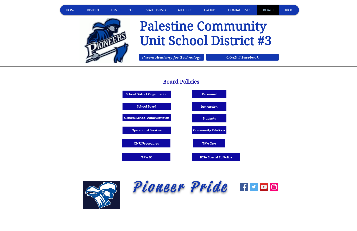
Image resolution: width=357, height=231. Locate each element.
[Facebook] (244, 187)
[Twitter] (254, 187)
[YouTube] (264, 187)
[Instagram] (274, 187)
